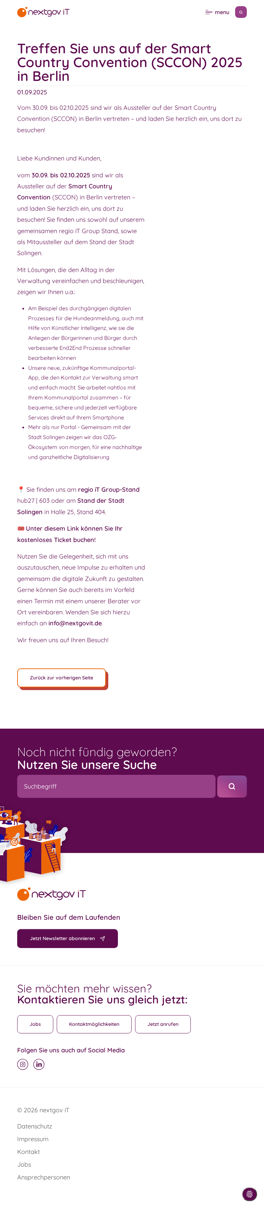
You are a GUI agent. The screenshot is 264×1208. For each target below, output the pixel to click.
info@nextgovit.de (75, 623)
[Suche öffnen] (241, 12)
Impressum (32, 1139)
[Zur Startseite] (43, 11)
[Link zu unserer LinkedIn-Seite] (38, 1064)
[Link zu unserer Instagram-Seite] (22, 1064)
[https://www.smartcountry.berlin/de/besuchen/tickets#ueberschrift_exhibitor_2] (25, 528)
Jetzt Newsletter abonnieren (62, 938)
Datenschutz (34, 1126)
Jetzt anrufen (162, 1024)
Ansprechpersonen (43, 1177)
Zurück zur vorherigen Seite (61, 678)
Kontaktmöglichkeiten (94, 1024)
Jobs (35, 1024)
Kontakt (28, 1152)
